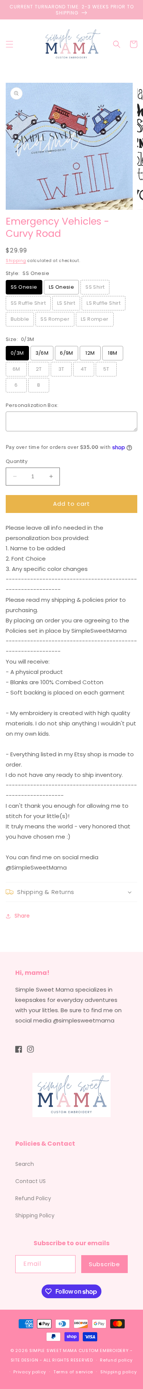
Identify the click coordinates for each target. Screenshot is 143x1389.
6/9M (66, 353)
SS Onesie (24, 287)
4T (83, 369)
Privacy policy (29, 1372)
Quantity (16, 461)
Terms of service (73, 1372)
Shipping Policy (35, 1215)
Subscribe (104, 1264)
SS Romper (54, 319)
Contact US (30, 1181)
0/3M (17, 353)
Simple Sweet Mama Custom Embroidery (79, 1350)
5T (106, 369)
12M (90, 353)
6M (16, 369)
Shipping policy (118, 1372)
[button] (9, 44)
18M (112, 353)
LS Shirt (66, 303)
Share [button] (22, 916)
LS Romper (95, 319)
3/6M (42, 353)
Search (24, 1164)
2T (39, 369)
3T (61, 369)
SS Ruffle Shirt (28, 303)
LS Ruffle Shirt (104, 303)
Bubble (20, 319)
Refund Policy (33, 1198)
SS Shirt (94, 287)
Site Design (25, 1360)
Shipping (16, 261)
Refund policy (116, 1360)
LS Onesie (61, 287)
